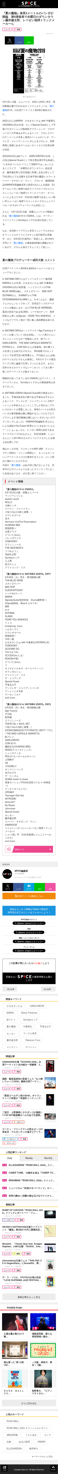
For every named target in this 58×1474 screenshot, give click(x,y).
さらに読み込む (29, 1403)
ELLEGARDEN (14, 1448)
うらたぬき (31, 1434)
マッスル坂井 (30, 1033)
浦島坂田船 (12, 1434)
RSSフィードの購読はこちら (30, 896)
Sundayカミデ (30, 1019)
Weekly (29, 1158)
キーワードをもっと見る (42, 1456)
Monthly (48, 1158)
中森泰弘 (27, 1026)
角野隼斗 (33, 1448)
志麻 (9, 1441)
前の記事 (10, 989)
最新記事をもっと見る (29, 1297)
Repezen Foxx (32, 1040)
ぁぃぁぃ (11, 1033)
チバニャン (31, 1046)
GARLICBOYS (37, 1005)
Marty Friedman (29, 1012)
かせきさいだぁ (14, 1005)
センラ (47, 1434)
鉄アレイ (11, 1019)
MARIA (10, 1012)
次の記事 (47, 989)
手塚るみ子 (45, 1026)
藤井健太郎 (12, 1040)
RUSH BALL (13, 1421)
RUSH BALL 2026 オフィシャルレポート (27, 1428)
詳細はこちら (19, 849)
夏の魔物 (13, 215)
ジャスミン (12, 1046)
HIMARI (41, 1441)
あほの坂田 (24, 1441)
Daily (9, 1158)
